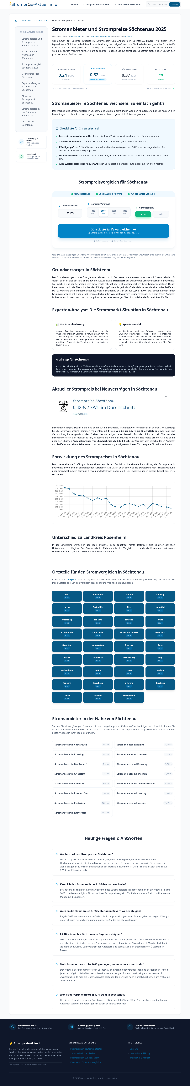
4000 (125, 212)
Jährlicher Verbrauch (100, 204)
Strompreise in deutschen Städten (85, 1049)
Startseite (26, 20)
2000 (103, 212)
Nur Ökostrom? (146, 207)
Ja (143, 214)
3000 (114, 212)
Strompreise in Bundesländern (84, 1057)
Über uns (133, 1049)
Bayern (128, 36)
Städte (39, 20)
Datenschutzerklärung (139, 1053)
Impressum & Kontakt (139, 1057)
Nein (161, 214)
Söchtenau (76, 36)
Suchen (175, 4)
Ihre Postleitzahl (69, 205)
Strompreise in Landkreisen (82, 1053)
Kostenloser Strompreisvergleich (85, 1062)
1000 (93, 212)
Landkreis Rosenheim (100, 36)
